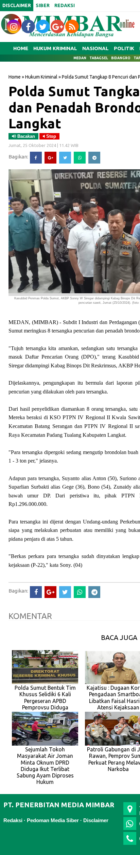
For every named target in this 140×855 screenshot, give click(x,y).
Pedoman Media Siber (53, 820)
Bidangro (120, 58)
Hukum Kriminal (41, 77)
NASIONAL (95, 48)
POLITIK (124, 48)
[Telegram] (94, 158)
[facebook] (28, 26)
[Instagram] (13, 26)
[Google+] (50, 158)
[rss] (72, 26)
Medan (79, 58)
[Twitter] (65, 158)
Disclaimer (95, 820)
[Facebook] (36, 158)
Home (20, 48)
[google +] (57, 26)
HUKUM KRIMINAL (55, 48)
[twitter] (43, 26)
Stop (50, 136)
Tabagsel (98, 58)
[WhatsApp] (80, 158)
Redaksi (12, 820)
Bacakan (25, 136)
